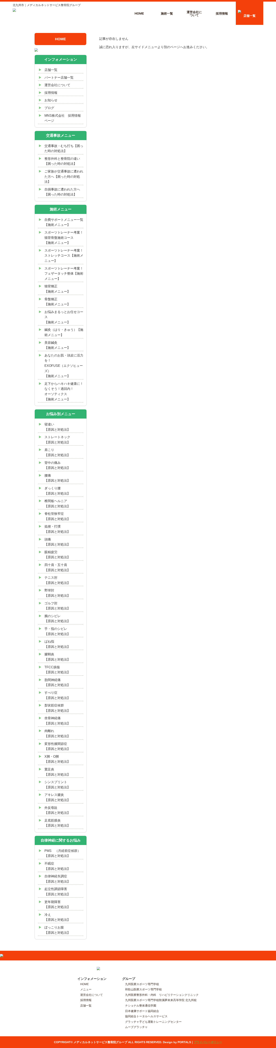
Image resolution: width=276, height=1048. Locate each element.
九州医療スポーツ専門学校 (142, 984)
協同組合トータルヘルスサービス (146, 1016)
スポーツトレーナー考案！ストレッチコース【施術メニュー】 (63, 255)
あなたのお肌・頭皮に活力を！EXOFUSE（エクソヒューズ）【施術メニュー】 (63, 366)
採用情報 (222, 13)
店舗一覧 (249, 16)
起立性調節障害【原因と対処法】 (57, 891)
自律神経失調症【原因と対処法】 (57, 879)
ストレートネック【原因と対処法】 (57, 439)
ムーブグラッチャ (136, 1027)
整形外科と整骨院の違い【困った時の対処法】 (62, 161)
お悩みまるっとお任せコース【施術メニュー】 (63, 317)
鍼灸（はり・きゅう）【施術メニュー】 (63, 332)
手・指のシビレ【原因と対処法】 (57, 631)
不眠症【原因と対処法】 (57, 866)
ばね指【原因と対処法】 (57, 644)
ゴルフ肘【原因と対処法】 (57, 606)
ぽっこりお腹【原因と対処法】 (57, 930)
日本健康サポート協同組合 (142, 1011)
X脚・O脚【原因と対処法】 (57, 759)
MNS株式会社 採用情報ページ (62, 118)
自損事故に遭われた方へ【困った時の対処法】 (62, 192)
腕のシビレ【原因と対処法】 (57, 618)
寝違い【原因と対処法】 (57, 427)
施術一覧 (167, 13)
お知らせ (50, 100)
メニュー (86, 989)
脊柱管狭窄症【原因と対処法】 (57, 516)
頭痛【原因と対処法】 (57, 542)
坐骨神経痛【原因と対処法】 (57, 720)
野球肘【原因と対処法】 (57, 593)
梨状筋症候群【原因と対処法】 (57, 708)
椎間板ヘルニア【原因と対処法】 (57, 503)
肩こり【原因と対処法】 (57, 452)
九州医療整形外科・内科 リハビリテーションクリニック (162, 994)
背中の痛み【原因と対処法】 (57, 465)
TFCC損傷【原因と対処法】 (57, 669)
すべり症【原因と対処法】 (57, 695)
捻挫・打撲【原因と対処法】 (57, 529)
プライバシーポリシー (208, 1042)
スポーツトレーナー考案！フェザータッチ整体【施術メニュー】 (63, 273)
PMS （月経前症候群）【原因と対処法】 (62, 853)
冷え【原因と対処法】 (57, 917)
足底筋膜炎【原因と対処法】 (57, 823)
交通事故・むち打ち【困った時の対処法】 (63, 148)
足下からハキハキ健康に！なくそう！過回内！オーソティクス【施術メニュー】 (63, 391)
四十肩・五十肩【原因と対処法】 (57, 567)
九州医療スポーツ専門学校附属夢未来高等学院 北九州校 (161, 1000)
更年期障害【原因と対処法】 (57, 904)
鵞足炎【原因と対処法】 (57, 772)
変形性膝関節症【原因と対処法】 (57, 746)
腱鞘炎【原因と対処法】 (57, 656)
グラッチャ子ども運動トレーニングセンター (153, 1021)
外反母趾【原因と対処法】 (57, 810)
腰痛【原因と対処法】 (57, 478)
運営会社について (194, 13)
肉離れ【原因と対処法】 (57, 733)
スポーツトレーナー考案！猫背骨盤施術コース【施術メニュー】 (63, 237)
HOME (139, 13)
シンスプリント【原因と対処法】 (57, 784)
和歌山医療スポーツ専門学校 (143, 989)
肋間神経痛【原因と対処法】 (57, 682)
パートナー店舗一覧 (59, 77)
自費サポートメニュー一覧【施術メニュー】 (63, 222)
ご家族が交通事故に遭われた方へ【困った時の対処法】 (63, 176)
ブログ (49, 108)
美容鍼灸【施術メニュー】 (57, 345)
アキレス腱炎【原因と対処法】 (57, 797)
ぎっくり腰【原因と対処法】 (57, 490)
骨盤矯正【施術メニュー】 (57, 301)
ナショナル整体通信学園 (140, 1005)
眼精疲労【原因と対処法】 (57, 554)
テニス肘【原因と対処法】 (57, 580)
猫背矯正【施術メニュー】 (57, 288)
